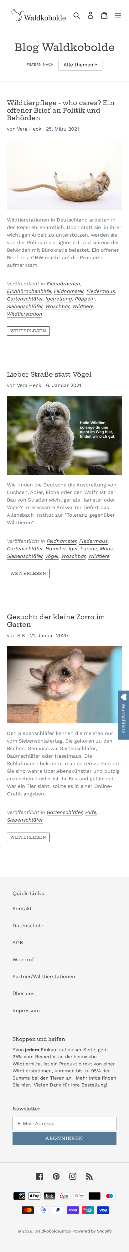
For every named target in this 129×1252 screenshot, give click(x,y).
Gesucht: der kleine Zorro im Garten (56, 620)
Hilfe (90, 812)
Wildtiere (83, 306)
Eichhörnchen (63, 284)
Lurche (88, 549)
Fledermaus (100, 291)
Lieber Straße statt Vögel (49, 374)
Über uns (23, 994)
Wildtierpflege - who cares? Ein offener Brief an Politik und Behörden (61, 110)
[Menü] (118, 15)
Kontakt (22, 909)
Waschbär (57, 306)
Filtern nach (40, 64)
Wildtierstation (24, 314)
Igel (73, 549)
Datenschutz (28, 926)
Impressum (26, 1010)
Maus (106, 549)
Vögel (52, 556)
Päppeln (85, 299)
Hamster (55, 549)
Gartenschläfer (25, 299)
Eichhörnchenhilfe (29, 291)
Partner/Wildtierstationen (44, 977)
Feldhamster (69, 291)
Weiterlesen (28, 330)
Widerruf (23, 960)
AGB (18, 943)
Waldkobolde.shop (52, 1231)
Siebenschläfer (25, 306)
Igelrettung (58, 299)
